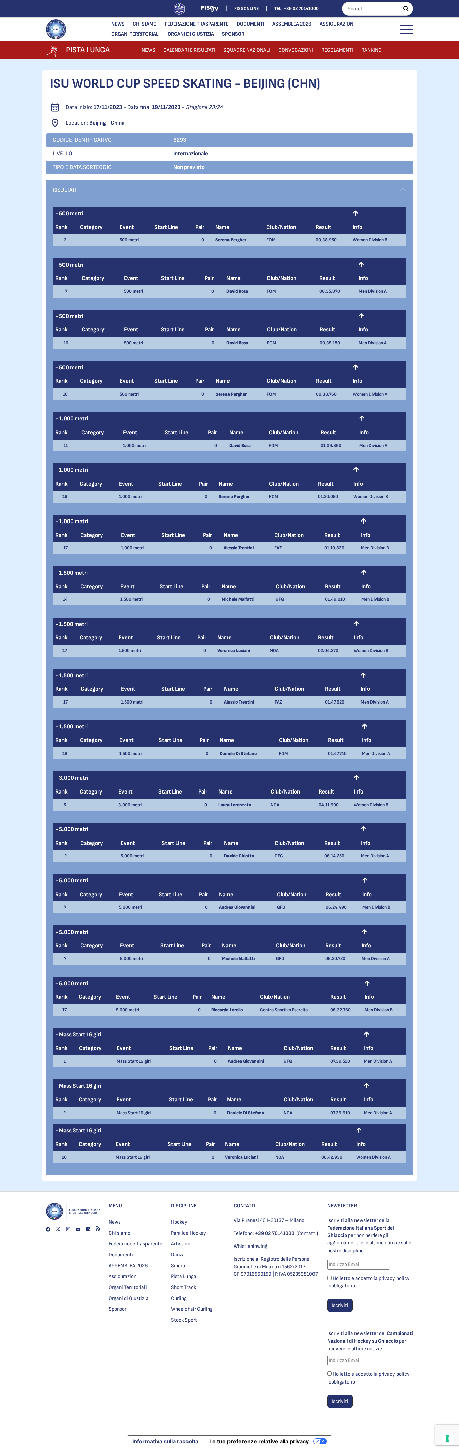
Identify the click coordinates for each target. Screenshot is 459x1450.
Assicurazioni (337, 24)
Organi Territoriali (135, 34)
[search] (406, 8)
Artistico (180, 1244)
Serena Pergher (230, 240)
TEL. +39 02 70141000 (296, 8)
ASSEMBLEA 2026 (291, 24)
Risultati (64, 189)
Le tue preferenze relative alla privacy (259, 1441)
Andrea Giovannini (237, 907)
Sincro (178, 1266)
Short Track (183, 1287)
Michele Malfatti (238, 599)
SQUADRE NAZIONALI (246, 50)
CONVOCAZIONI (295, 50)
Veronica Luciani (233, 650)
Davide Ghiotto (239, 856)
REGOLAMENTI (337, 50)
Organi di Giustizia (191, 34)
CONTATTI (244, 1206)
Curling (179, 1298)
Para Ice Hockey (188, 1233)
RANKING (371, 50)
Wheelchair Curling (192, 1309)
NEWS (148, 50)
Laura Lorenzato (234, 805)
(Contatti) (307, 1233)
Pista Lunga (183, 1276)
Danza (178, 1255)
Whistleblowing (250, 1246)
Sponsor (233, 34)
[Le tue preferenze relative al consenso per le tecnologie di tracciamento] (447, 1438)
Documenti (250, 24)
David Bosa (237, 291)
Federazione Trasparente (196, 24)
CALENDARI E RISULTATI (189, 50)
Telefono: (264, 1233)
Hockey (179, 1222)
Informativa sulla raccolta (165, 1441)
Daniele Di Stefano (238, 753)
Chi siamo (145, 24)
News (118, 24)
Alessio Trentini (239, 548)
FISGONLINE (246, 8)
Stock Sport (184, 1320)
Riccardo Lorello (227, 1010)
